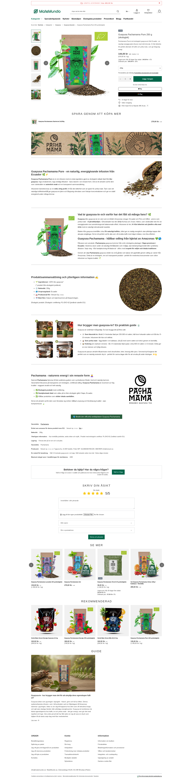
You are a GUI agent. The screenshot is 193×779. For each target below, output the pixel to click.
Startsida (40, 25)
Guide (96, 651)
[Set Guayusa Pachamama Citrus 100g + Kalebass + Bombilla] (146, 564)
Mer (80, 428)
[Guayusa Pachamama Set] (80, 564)
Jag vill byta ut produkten (40, 754)
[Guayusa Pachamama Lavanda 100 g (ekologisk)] (47, 564)
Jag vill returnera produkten (41, 751)
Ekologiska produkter (92, 19)
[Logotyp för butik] (47, 11)
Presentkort (109, 19)
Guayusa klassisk (69, 25)
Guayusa (58, 25)
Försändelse (102, 744)
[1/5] (84, 493)
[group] (76, 63)
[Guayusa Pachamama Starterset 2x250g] (34, 122)
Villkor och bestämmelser (107, 751)
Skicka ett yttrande (96, 537)
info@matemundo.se (38, 770)
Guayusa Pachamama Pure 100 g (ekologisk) (145, 638)
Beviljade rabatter (71, 758)
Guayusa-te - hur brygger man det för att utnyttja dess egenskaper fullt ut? (60, 696)
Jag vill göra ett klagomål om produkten (45, 748)
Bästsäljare (76, 19)
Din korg (67, 744)
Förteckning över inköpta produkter (77, 751)
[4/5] (97, 493)
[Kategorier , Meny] (42, 19)
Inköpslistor (69, 748)
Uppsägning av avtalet (106, 758)
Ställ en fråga (118, 472)
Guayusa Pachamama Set (72, 582)
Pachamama (45, 424)
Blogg (118, 19)
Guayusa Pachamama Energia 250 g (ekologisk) (79, 638)
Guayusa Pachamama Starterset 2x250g (51, 121)
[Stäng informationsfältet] (159, 3)
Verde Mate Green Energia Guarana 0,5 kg (44, 638)
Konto (67, 736)
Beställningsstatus (37, 741)
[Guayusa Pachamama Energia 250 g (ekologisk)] (80, 620)
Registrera (68, 741)
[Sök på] (117, 11)
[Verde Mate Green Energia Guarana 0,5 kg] (47, 620)
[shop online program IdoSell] (149, 776)
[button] (46, 63)
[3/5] (93, 493)
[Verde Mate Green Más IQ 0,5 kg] (113, 620)
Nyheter (66, 19)
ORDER (34, 736)
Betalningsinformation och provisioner (111, 748)
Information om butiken (106, 741)
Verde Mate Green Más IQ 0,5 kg (107, 638)
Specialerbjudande (52, 19)
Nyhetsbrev (69, 761)
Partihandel (128, 19)
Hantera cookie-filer (105, 761)
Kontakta (34, 758)
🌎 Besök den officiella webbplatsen (96, 417)
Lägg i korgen (147, 79)
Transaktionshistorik (72, 754)
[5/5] (101, 493)
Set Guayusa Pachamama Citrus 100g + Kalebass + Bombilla (143, 583)
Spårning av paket (37, 744)
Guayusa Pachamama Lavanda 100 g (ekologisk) (46, 582)
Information (103, 736)
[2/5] (88, 493)
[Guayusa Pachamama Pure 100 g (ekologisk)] (146, 620)
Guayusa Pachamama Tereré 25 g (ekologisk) (111, 582)
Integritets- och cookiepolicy (107, 754)
